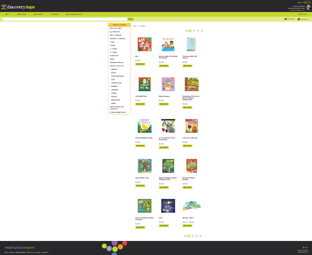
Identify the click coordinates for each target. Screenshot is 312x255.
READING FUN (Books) (116, 62)
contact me (45, 252)
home (6, 252)
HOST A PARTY (38, 14)
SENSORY (114, 69)
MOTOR (113, 73)
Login (301, 2)
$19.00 (161, 62)
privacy (38, 252)
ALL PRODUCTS (115, 32)
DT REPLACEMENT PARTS (118, 112)
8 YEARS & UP (114, 55)
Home (134, 26)
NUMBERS (114, 86)
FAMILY (112, 59)
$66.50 (191, 222)
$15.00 (137, 142)
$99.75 (184, 222)
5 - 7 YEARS (113, 52)
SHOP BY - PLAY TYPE (117, 66)
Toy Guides (54, 14)
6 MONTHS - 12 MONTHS (117, 38)
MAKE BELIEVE (115, 100)
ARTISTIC (114, 96)
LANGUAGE (114, 90)
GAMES (113, 103)
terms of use (30, 252)
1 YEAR (112, 42)
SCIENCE (114, 93)
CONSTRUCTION (116, 83)
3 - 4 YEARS (113, 49)
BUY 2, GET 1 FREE (115, 28)
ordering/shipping (20, 252)
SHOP (7, 14)
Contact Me (302, 14)
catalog (11, 252)
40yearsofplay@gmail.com (297, 10)
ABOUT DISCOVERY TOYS (74, 14)
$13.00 (137, 101)
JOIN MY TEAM (21, 14)
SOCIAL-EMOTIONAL (117, 76)
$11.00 (161, 144)
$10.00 (137, 61)
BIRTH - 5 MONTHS (115, 35)
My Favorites (291, 19)
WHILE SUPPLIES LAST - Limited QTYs (117, 108)
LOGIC (113, 79)
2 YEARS (112, 45)
